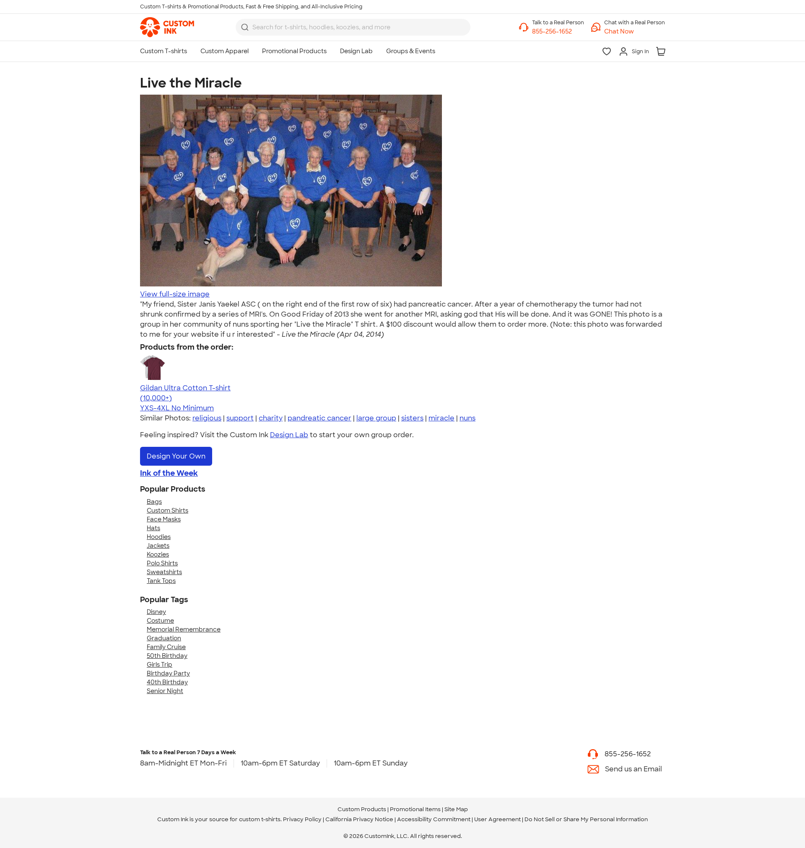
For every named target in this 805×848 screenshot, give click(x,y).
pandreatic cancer (319, 418)
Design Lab (289, 434)
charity (271, 418)
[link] (167, 27)
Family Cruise (166, 647)
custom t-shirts (259, 819)
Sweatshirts (164, 572)
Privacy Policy (302, 819)
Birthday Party (168, 673)
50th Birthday (167, 656)
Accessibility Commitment (433, 819)
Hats (153, 528)
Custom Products (362, 809)
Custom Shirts (167, 510)
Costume (160, 620)
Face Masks (164, 519)
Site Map (456, 809)
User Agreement (497, 819)
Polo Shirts (162, 563)
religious (206, 418)
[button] (634, 31)
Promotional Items (415, 809)
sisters (412, 418)
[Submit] (244, 27)
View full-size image (175, 294)
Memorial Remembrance (184, 629)
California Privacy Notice (359, 819)
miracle (441, 418)
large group (376, 418)
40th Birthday (167, 682)
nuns (467, 418)
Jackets (158, 545)
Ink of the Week (169, 473)
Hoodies (159, 537)
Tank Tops (161, 581)
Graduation (164, 638)
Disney (156, 612)
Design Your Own (176, 456)
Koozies (158, 554)
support (240, 418)
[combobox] (353, 27)
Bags (154, 501)
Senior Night (165, 691)
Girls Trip (159, 664)
